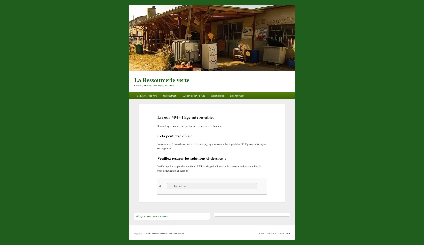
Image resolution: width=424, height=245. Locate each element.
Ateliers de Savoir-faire (194, 95)
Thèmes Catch (284, 233)
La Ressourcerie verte (161, 80)
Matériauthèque (170, 95)
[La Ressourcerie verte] (212, 70)
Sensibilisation (217, 95)
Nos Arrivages (237, 95)
